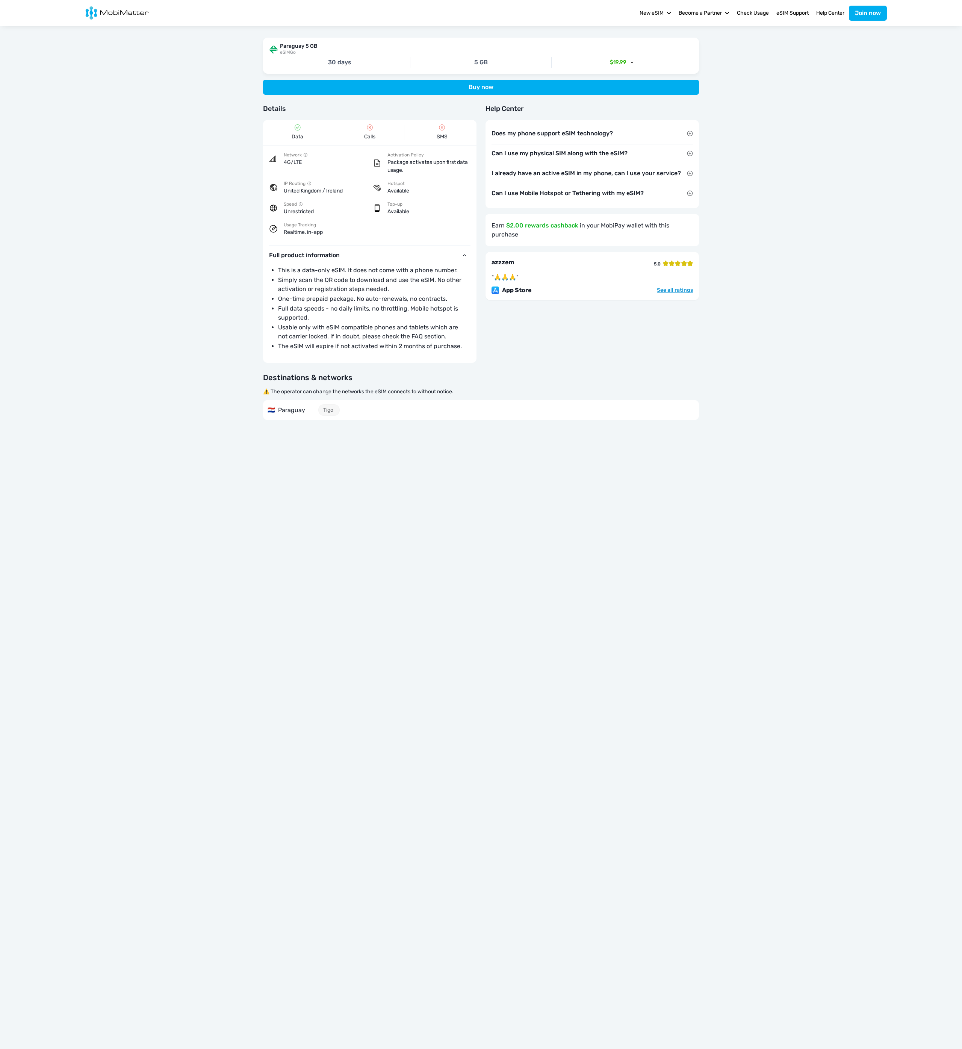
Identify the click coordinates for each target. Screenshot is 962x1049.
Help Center (830, 13)
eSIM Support (792, 13)
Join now (868, 13)
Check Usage (753, 13)
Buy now (481, 87)
